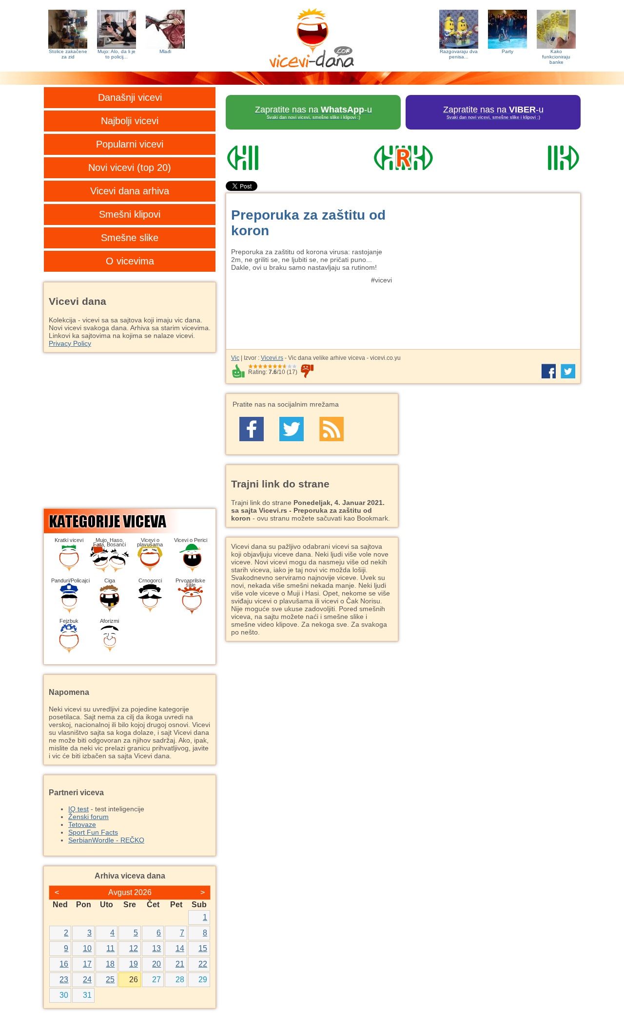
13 (156, 948)
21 (180, 964)
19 (133, 964)
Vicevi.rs (272, 358)
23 (63, 979)
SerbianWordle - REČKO (106, 840)
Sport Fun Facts (93, 832)
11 (110, 948)
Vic (235, 358)
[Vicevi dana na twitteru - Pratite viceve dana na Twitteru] (292, 429)
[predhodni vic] (279, 158)
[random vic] (403, 158)
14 (180, 948)
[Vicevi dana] (312, 36)
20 (156, 964)
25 (110, 979)
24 (87, 979)
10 (87, 948)
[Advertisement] (490, 266)
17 (87, 964)
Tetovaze (82, 824)
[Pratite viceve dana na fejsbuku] (252, 429)
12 (133, 948)
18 (110, 964)
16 (63, 964)
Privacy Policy (70, 343)
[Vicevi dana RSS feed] (331, 429)
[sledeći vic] (527, 158)
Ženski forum (88, 817)
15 (202, 948)
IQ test (78, 809)
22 (202, 964)
